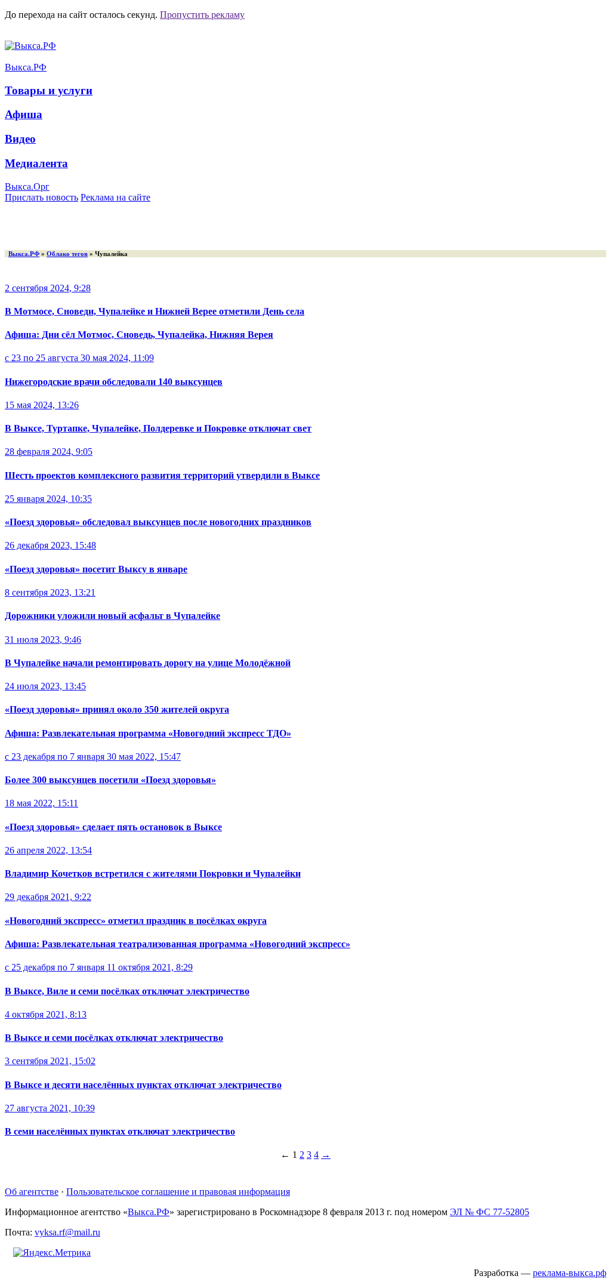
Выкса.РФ (26, 67)
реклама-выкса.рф (569, 1273)
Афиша (23, 114)
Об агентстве (31, 1192)
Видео (20, 139)
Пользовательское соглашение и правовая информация (178, 1192)
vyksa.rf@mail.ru (67, 1232)
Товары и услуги (48, 90)
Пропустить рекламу (202, 15)
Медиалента (36, 163)
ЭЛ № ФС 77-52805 (489, 1212)
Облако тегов (67, 253)
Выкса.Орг (27, 186)
